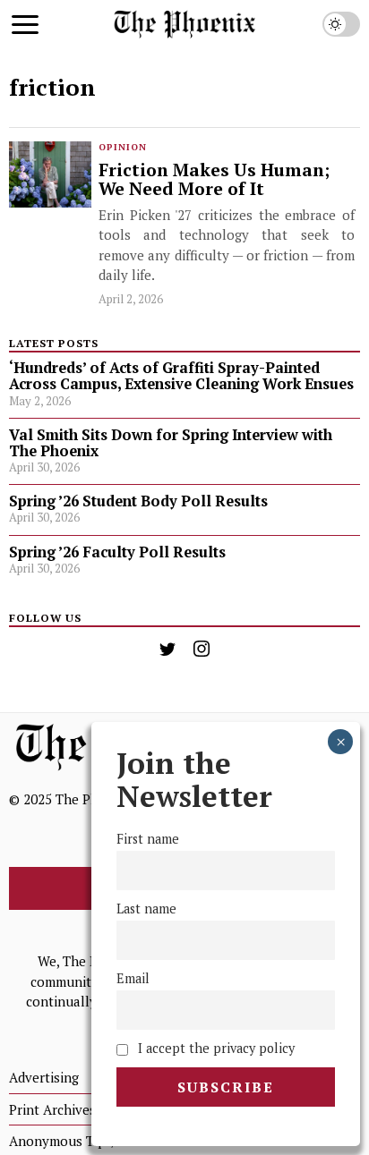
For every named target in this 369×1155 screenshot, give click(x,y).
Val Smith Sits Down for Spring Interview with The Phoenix (170, 443)
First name (147, 838)
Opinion (123, 147)
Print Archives (52, 1109)
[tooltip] (167, 648)
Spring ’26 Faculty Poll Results (117, 552)
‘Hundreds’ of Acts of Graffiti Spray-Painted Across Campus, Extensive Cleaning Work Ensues (181, 376)
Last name (146, 908)
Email (133, 978)
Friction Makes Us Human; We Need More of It (214, 180)
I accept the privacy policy (214, 1048)
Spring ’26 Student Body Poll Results (138, 501)
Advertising (44, 1077)
